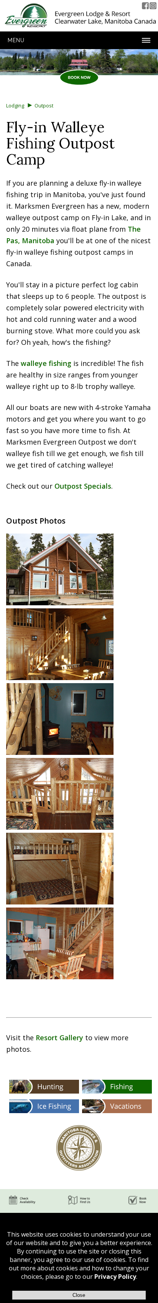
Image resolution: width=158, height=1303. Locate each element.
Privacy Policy (115, 1276)
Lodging (15, 105)
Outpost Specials (82, 486)
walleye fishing (46, 363)
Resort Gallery (59, 1037)
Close (78, 1295)
